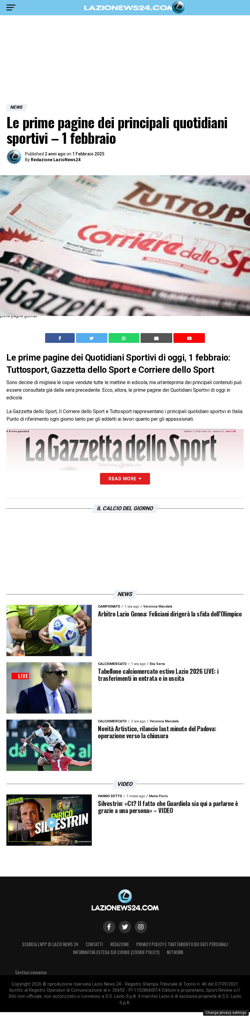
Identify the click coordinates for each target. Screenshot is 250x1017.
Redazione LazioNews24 (55, 159)
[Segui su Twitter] (125, 927)
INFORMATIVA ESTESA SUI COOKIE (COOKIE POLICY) (116, 952)
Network (175, 952)
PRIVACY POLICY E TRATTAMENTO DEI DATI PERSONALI (182, 944)
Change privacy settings (225, 1013)
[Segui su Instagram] (141, 927)
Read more (122, 478)
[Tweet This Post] (92, 338)
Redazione (119, 944)
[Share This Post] (125, 338)
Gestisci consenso (31, 972)
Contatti (94, 944)
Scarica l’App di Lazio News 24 (50, 944)
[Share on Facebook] (60, 338)
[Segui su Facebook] (109, 927)
